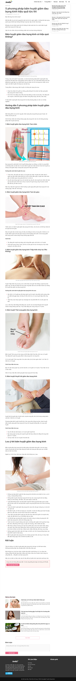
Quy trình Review (31, 664)
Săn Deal (61, 1)
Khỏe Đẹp (7, 5)
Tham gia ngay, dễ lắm (13, 564)
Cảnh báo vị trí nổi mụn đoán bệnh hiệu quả (33, 600)
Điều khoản (30, 667)
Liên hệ (29, 666)
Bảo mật (29, 669)
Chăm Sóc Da (37, 1)
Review (56, 1)
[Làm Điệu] (9, 2)
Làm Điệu (7, 664)
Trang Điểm (47, 1)
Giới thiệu (30, 662)
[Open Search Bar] (66, 2)
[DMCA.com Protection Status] (9, 674)
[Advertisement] (27, 581)
